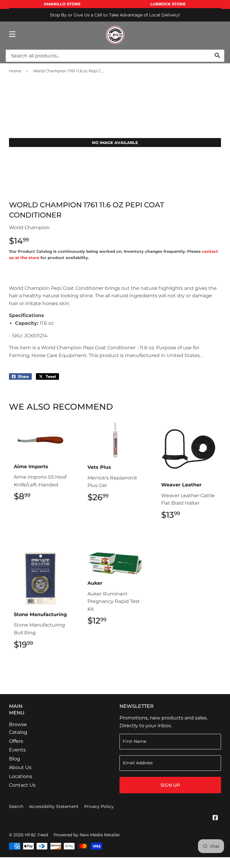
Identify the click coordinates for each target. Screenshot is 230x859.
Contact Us (22, 785)
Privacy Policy (99, 806)
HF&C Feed (36, 834)
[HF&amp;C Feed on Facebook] (215, 818)
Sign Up (170, 785)
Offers (16, 741)
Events (17, 750)
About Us (20, 767)
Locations (20, 776)
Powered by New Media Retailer (87, 834)
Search (16, 806)
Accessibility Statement (53, 806)
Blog (14, 759)
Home (15, 70)
